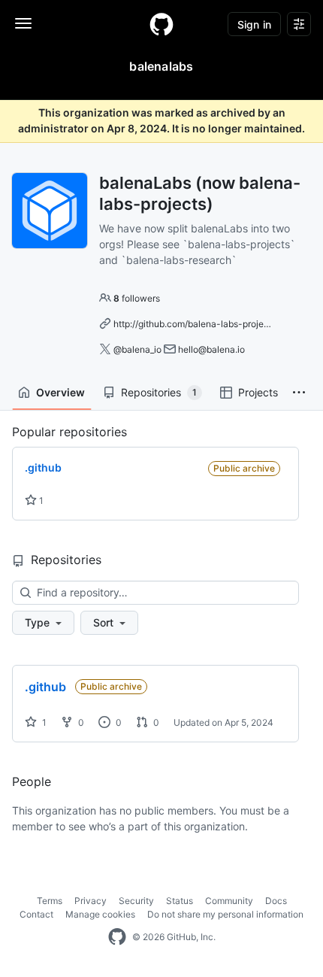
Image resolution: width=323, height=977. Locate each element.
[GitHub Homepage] (117, 937)
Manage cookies (100, 914)
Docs (276, 900)
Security (136, 900)
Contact (36, 914)
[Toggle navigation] (23, 23)
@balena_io (137, 349)
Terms (49, 900)
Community (229, 900)
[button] (299, 393)
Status (179, 900)
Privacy (90, 900)
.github (45, 686)
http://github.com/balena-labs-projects (194, 323)
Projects (258, 392)
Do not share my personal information (225, 914)
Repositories (159, 392)
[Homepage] (161, 24)
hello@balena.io (211, 349)
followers (136, 298)
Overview (60, 392)
